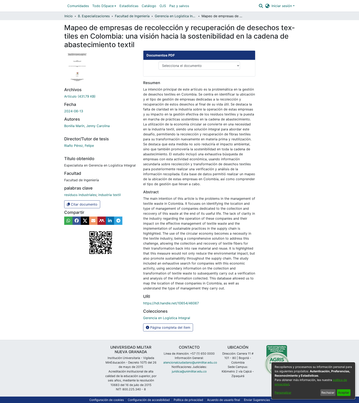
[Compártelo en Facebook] (77, 221)
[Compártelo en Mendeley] (101, 221)
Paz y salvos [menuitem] (179, 6)
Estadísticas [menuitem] (128, 6)
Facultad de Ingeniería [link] (132, 16)
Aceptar (343, 392)
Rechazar (327, 392)
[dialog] (313, 381)
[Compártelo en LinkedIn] (110, 221)
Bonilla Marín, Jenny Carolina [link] (87, 126)
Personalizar (283, 392)
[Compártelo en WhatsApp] (68, 221)
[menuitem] (104, 6)
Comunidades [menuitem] (78, 6)
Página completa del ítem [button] (169, 327)
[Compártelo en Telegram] (118, 221)
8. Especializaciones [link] (94, 16)
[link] (80, 96)
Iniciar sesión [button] (282, 6)
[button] (260, 5)
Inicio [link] (68, 16)
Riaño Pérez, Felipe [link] (79, 145)
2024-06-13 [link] (73, 111)
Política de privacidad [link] (188, 400)
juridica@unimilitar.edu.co (189, 371)
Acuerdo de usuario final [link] (223, 400)
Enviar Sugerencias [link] (257, 400)
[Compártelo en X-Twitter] (85, 221)
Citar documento (83, 204)
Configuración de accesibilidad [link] (149, 400)
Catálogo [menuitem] (149, 6)
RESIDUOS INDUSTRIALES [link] (80, 195)
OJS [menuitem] (163, 6)
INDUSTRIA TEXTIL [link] (109, 195)
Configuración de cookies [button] (106, 400)
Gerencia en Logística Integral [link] (175, 16)
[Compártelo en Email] (93, 221)
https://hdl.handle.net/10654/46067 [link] (171, 303)
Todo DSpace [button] (103, 6)
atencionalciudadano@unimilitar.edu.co (190, 362)
